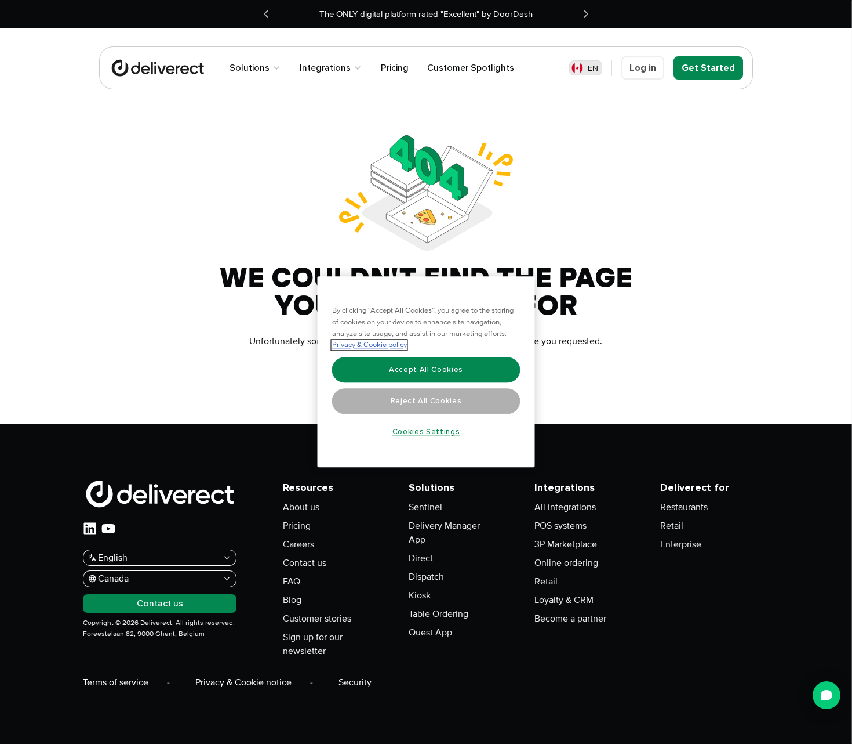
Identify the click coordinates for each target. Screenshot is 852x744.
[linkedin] (90, 529)
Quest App (430, 632)
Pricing (297, 526)
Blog (292, 600)
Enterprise (680, 544)
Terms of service (115, 682)
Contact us (304, 563)
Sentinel (425, 507)
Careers (298, 544)
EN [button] (593, 68)
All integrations (565, 507)
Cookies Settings (426, 431)
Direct (421, 558)
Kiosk (420, 595)
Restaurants (684, 507)
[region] (426, 372)
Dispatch (426, 577)
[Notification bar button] (266, 14)
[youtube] (108, 529)
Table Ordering (438, 614)
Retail (546, 581)
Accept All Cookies (426, 369)
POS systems (560, 526)
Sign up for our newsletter (313, 644)
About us (301, 507)
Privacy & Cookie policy (369, 345)
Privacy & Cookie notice (243, 682)
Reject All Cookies (426, 401)
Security (355, 682)
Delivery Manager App (444, 533)
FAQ (291, 581)
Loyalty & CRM (564, 600)
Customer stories (317, 618)
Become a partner (570, 618)
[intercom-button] (826, 695)
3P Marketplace (565, 544)
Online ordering (566, 563)
